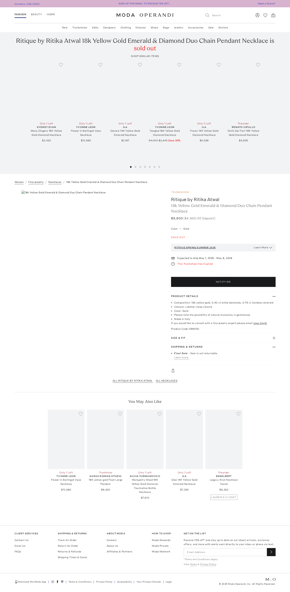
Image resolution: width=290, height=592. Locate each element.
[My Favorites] (265, 15)
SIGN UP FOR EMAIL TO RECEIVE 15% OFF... (145, 3)
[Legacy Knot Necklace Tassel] (223, 439)
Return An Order (68, 545)
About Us (112, 545)
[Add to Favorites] (61, 64)
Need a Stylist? (266, 3)
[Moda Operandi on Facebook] (57, 581)
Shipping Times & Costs (72, 557)
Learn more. (181, 357)
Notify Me (223, 281)
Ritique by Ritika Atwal (195, 199)
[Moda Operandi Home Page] (145, 15)
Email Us (20, 545)
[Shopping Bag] (273, 15)
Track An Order (67, 540)
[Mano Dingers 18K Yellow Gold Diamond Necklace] (46, 90)
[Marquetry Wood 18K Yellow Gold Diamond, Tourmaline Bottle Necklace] (145, 439)
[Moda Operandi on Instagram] (52, 581)
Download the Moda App (32, 581)
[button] (131, 167)
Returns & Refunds (69, 551)
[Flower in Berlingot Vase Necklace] (85, 90)
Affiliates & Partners (120, 551)
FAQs (18, 551)
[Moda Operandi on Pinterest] (62, 581)
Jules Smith (260, 323)
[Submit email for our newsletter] (271, 552)
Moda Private (160, 545)
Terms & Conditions (80, 581)
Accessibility (124, 581)
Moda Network (161, 551)
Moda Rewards (161, 540)
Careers (112, 540)
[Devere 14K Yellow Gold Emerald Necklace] (125, 90)
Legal (169, 581)
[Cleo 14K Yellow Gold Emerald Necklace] (184, 439)
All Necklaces (167, 380)
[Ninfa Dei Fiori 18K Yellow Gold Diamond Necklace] (243, 90)
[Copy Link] (223, 370)
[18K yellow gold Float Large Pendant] (105, 439)
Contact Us (22, 540)
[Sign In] (257, 15)
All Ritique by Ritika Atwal (133, 380)
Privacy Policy (104, 581)
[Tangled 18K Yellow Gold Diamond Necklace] (164, 90)
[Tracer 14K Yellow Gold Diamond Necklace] (204, 90)
